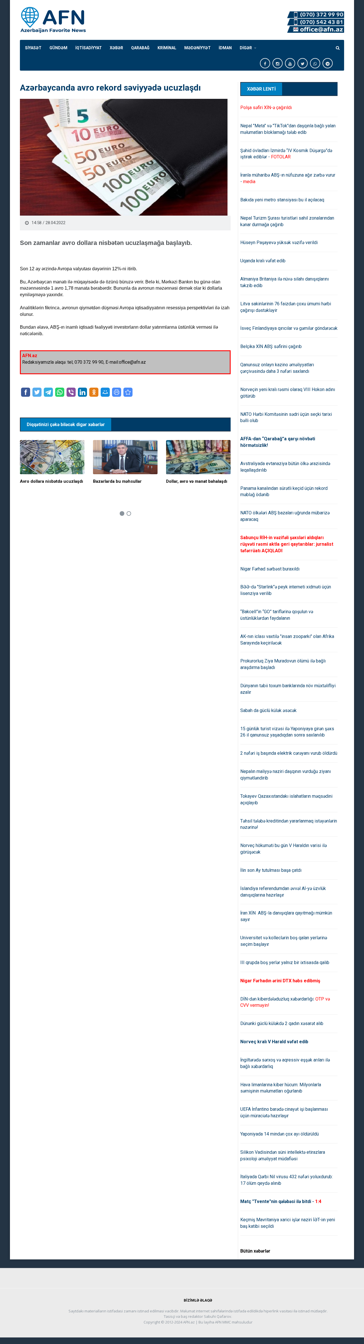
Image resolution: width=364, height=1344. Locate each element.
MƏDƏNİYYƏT (197, 48)
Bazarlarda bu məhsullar (117, 481)
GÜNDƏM (58, 48)
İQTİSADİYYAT (88, 48)
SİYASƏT (33, 48)
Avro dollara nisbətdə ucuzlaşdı (51, 481)
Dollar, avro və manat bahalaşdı (196, 481)
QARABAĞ (140, 48)
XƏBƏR (116, 48)
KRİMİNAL (167, 48)
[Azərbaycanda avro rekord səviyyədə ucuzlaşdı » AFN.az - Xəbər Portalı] (128, 392)
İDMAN (225, 48)
